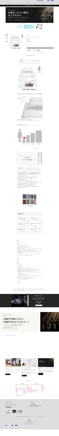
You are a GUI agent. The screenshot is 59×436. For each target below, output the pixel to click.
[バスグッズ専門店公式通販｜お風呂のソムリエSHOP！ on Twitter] (9, 407)
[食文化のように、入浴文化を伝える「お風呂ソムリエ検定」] (46, 362)
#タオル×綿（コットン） (23, 290)
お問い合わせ (41, 416)
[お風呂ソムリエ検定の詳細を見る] (29, 15)
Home (27, 34)
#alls (14, 288)
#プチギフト (42, 290)
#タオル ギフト (42, 288)
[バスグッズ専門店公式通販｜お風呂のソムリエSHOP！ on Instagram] (5, 407)
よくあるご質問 (37, 416)
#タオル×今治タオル (31, 289)
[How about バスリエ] (13, 362)
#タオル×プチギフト (25, 289)
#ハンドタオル (33, 290)
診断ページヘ (24, 375)
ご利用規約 (21, 416)
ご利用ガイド (17, 416)
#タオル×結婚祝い (17, 290)
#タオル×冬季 (35, 289)
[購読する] (15, 405)
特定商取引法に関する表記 (26, 416)
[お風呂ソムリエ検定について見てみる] (29, 322)
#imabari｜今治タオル (18, 288)
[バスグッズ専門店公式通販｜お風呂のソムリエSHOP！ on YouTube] (8, 407)
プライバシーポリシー (32, 416)
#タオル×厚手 (39, 289)
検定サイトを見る (40, 373)
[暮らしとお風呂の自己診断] (29, 362)
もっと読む (7, 374)
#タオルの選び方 (29, 290)
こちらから (33, 403)
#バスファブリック (38, 290)
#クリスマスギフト (37, 288)
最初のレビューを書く (36, 60)
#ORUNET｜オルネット (24, 288)
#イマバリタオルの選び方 (31, 288)
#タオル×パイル (20, 289)
